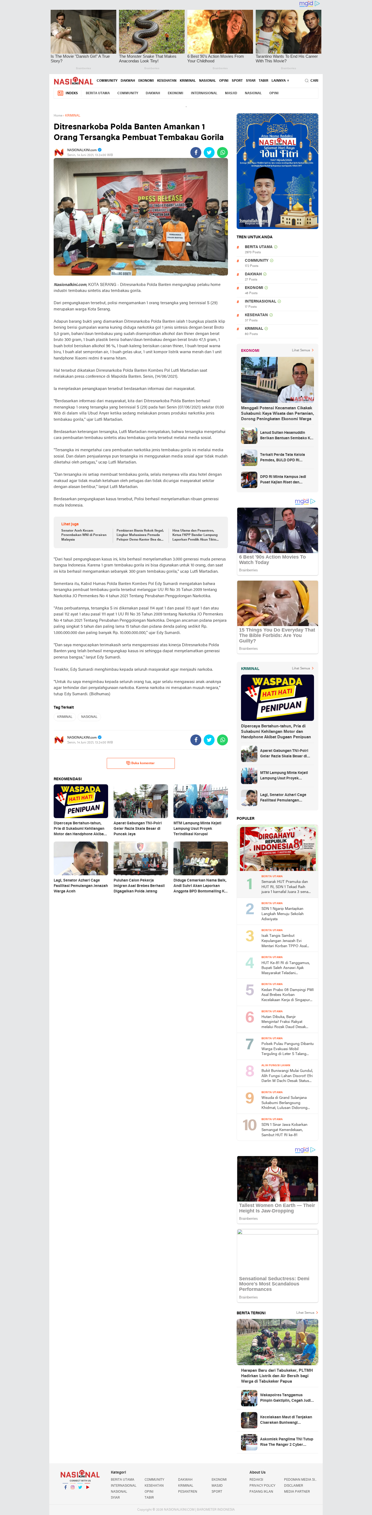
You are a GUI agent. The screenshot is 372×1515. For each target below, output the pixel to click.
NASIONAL (207, 81)
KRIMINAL (188, 81)
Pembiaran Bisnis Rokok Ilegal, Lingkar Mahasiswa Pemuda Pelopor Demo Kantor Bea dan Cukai (140, 535)
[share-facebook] (195, 152)
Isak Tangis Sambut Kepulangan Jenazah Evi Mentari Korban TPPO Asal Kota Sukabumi (284, 941)
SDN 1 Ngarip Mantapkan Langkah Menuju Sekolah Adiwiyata (282, 914)
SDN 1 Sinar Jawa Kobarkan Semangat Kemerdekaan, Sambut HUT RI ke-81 (284, 1130)
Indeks (72, 93)
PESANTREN (187, 1491)
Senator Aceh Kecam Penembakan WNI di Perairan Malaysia (83, 535)
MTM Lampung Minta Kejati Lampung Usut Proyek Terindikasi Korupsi (284, 776)
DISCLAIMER (293, 1485)
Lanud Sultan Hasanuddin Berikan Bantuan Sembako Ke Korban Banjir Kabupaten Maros (286, 436)
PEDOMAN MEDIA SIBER (301, 1480)
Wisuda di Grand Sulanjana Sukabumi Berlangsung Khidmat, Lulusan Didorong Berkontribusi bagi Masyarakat (286, 1103)
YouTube (87, 1494)
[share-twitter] (209, 152)
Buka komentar (143, 763)
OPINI (223, 81)
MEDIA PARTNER (297, 1491)
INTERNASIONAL (204, 93)
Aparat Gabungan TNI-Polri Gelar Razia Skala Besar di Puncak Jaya (284, 754)
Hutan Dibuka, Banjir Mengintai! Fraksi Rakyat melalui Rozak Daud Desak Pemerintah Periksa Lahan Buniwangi (283, 1022)
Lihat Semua (301, 350)
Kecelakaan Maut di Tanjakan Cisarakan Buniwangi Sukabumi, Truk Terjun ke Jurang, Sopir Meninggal (286, 1420)
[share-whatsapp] (222, 152)
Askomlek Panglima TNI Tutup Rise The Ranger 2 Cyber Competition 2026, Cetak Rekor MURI (286, 1442)
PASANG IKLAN (261, 1491)
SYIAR (250, 81)
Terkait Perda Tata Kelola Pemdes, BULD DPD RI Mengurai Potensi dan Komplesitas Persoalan (282, 458)
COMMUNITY (107, 81)
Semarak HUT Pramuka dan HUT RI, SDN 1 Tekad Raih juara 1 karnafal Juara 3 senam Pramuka (286, 887)
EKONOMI (146, 81)
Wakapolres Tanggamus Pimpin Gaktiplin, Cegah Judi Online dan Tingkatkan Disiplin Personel (287, 1398)
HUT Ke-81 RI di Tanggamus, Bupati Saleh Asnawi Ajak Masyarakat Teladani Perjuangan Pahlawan (285, 968)
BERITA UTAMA (98, 93)
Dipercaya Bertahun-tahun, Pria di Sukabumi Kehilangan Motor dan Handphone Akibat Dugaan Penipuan (276, 731)
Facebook (65, 1494)
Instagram (72, 1494)
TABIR (263, 81)
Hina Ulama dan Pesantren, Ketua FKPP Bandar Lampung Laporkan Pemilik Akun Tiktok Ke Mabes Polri (195, 535)
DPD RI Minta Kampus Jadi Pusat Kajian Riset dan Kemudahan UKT (283, 480)
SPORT (237, 81)
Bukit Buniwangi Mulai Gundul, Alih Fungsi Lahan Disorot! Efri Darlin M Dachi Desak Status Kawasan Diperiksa (287, 1076)
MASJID (231, 93)
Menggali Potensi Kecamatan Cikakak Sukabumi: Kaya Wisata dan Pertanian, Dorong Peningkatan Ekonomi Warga (277, 413)
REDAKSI (256, 1480)
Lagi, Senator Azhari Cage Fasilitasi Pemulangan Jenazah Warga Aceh (283, 798)
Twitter (80, 1494)
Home (58, 115)
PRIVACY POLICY (262, 1485)
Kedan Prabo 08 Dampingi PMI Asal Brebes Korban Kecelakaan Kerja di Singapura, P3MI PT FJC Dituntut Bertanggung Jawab (287, 995)
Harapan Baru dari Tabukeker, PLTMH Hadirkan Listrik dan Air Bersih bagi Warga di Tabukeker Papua (277, 1376)
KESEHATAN (166, 81)
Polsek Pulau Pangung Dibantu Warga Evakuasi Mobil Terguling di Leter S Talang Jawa (287, 1049)
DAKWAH (128, 81)
